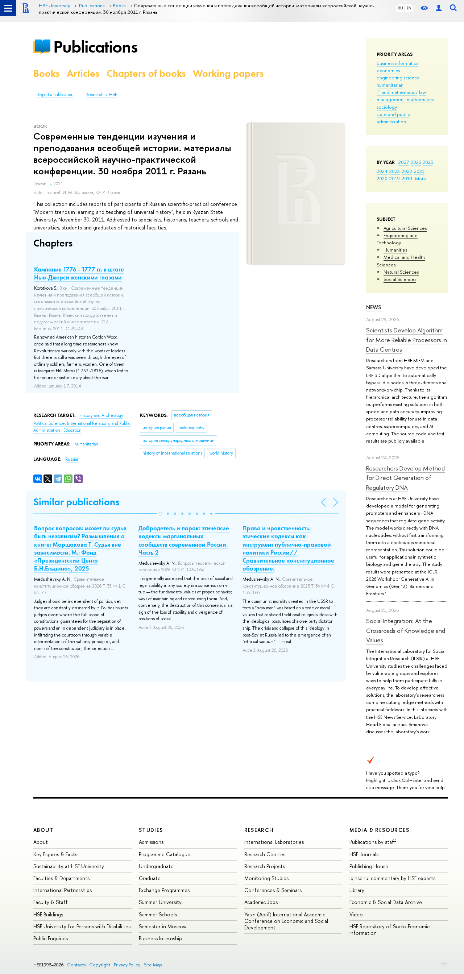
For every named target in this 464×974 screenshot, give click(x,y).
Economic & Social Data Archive (385, 902)
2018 (407, 178)
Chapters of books (146, 73)
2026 (416, 162)
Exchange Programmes (164, 890)
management (391, 99)
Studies (151, 829)
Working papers (228, 73)
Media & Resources (379, 829)
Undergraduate (156, 866)
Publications (95, 47)
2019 (394, 178)
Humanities (395, 249)
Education (72, 430)
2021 (419, 171)
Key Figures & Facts (55, 854)
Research (259, 829)
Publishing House (368, 866)
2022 (407, 171)
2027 (403, 162)
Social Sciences (400, 279)
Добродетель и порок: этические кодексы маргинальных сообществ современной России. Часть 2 (183, 540)
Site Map (153, 965)
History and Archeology (101, 415)
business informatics (397, 63)
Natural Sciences (401, 272)
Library (356, 890)
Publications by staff (372, 841)
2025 (428, 162)
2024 (382, 171)
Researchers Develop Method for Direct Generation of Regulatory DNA (405, 478)
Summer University (160, 902)
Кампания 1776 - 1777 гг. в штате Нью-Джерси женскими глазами (79, 273)
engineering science (398, 77)
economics (388, 70)
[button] (160, 513)
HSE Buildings (48, 914)
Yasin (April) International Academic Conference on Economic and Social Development (286, 921)
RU (400, 8)
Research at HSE (101, 95)
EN (409, 8)
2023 (394, 171)
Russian (72, 459)
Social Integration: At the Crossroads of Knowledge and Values (405, 630)
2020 (382, 178)
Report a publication (55, 95)
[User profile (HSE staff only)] (438, 8)
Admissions (151, 841)
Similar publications (76, 502)
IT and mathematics (397, 92)
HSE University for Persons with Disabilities (81, 926)
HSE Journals (363, 854)
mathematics (420, 99)
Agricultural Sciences (405, 228)
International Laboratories (274, 841)
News (373, 307)
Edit (444, 963)
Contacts (76, 965)
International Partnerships (62, 890)
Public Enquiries (50, 938)
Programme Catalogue (164, 854)
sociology (387, 107)
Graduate (150, 878)
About (43, 829)
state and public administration (393, 118)
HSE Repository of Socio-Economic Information (389, 929)
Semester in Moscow (163, 926)
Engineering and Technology (397, 239)
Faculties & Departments (61, 878)
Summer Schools (158, 914)
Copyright (99, 965)
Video (356, 914)
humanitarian (390, 85)
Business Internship (160, 938)
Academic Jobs (261, 902)
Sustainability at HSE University (68, 866)
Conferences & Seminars (273, 890)
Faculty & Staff (50, 902)
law (422, 92)
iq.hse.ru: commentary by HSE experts (392, 878)
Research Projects (264, 866)
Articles (83, 73)
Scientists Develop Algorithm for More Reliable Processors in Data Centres (406, 339)
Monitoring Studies (266, 878)
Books (46, 73)
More (420, 178)
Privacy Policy (127, 965)
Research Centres (264, 854)
